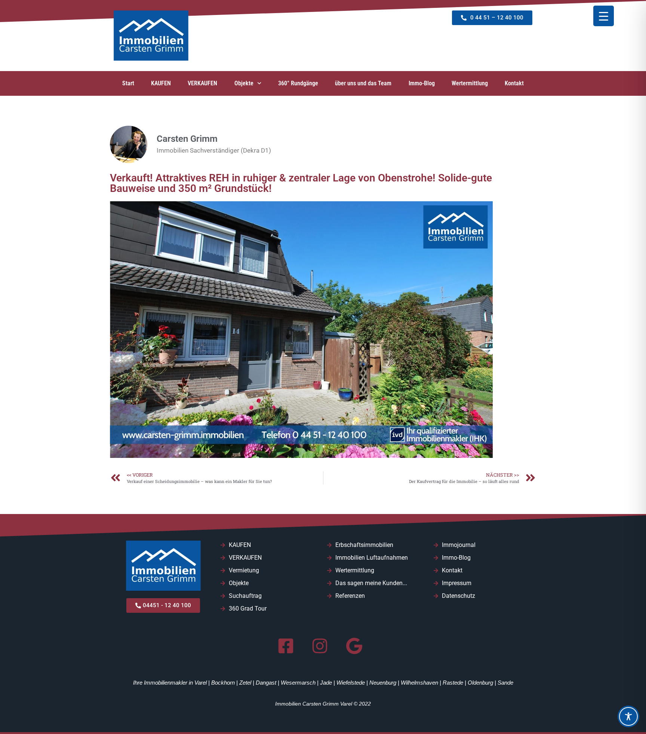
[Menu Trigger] (603, 16)
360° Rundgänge (298, 83)
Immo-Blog (422, 83)
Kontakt (514, 83)
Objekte (243, 83)
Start (128, 83)
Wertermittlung (470, 83)
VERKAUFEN (202, 83)
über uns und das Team (363, 83)
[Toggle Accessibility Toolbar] (628, 716)
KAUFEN (161, 83)
